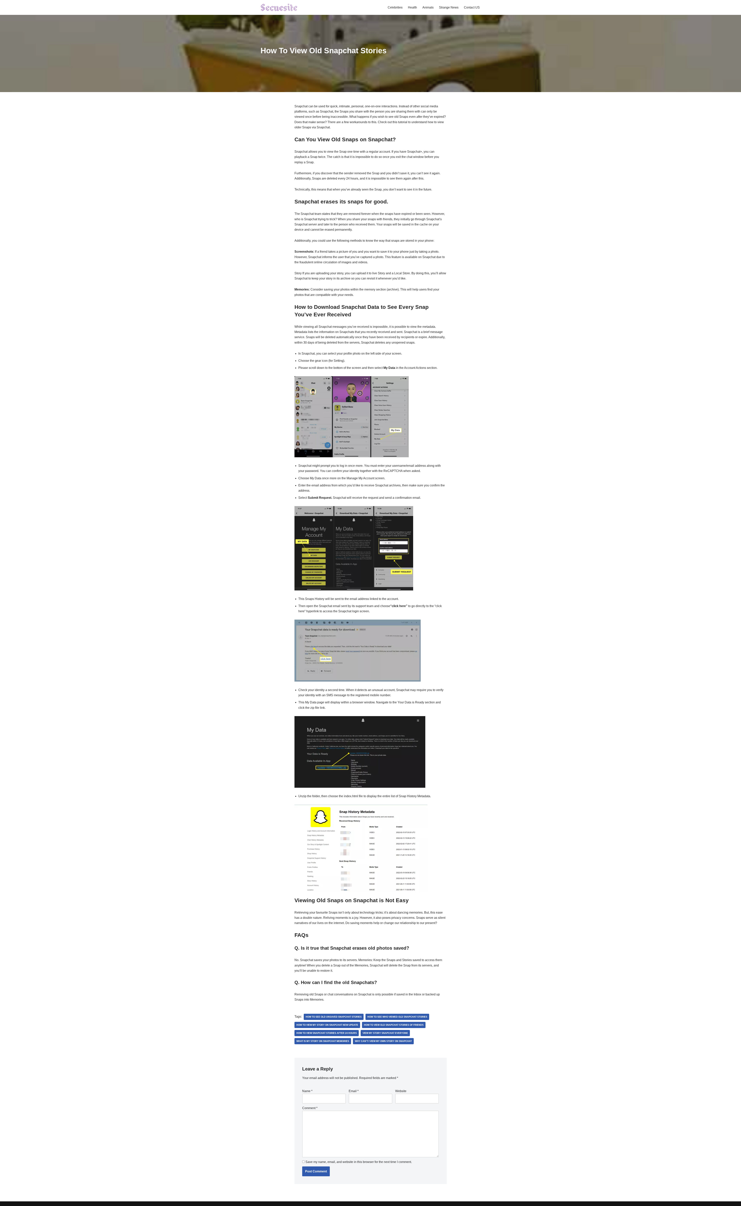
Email (354, 1091)
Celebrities (395, 7)
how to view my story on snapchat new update (327, 1025)
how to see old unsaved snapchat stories (334, 1016)
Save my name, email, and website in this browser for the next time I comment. (358, 1162)
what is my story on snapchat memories (322, 1041)
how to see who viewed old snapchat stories (397, 1016)
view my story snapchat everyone (385, 1033)
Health (412, 7)
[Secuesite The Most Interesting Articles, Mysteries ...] (279, 7)
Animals (428, 7)
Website (400, 1091)
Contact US (472, 7)
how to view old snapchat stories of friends (394, 1025)
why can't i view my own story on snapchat (383, 1041)
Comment (309, 1108)
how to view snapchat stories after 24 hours (326, 1033)
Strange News (448, 7)
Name (307, 1091)
